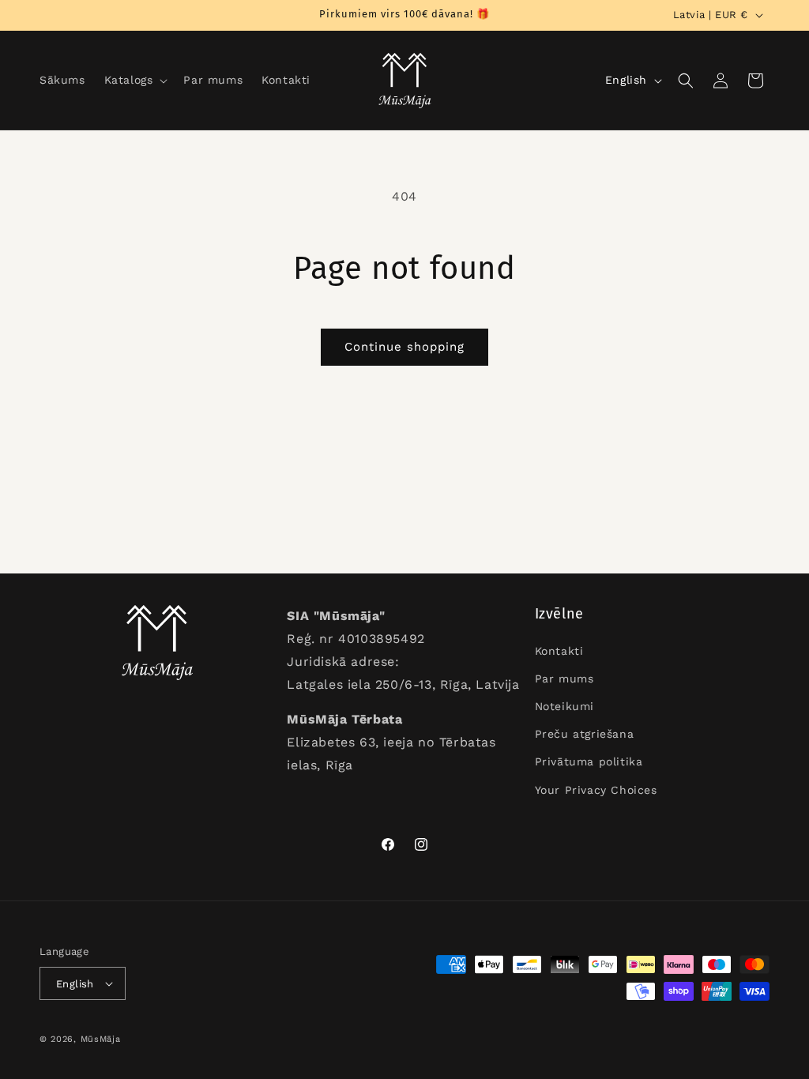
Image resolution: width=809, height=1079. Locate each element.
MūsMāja (101, 1039)
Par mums (564, 678)
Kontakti (559, 651)
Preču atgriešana (584, 733)
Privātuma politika (589, 761)
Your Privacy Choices (596, 790)
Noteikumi (564, 706)
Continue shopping (404, 347)
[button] (135, 79)
